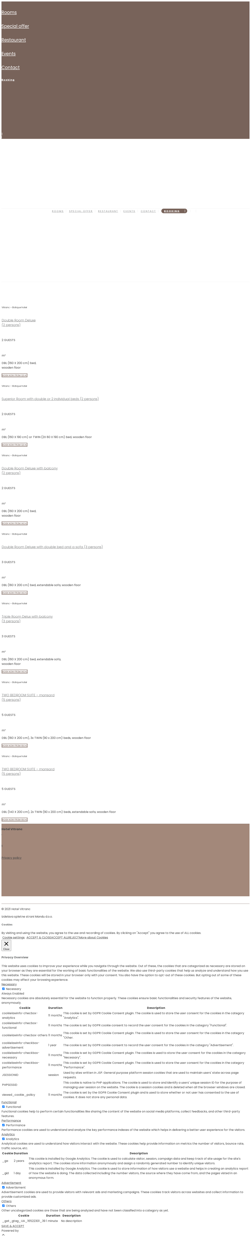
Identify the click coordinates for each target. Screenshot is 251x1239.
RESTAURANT (13, 40)
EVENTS (8, 54)
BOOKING (8, 80)
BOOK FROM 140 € (14, 523)
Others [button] (6, 1201)
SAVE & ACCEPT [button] (12, 1226)
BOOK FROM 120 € (14, 375)
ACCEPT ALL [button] (59, 937)
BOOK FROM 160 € (14, 745)
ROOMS (9, 12)
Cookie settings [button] (13, 937)
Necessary (13, 989)
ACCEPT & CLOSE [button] (38, 937)
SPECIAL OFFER (15, 26)
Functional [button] (9, 1102)
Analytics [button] (8, 1134)
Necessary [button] (9, 984)
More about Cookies (93, 937)
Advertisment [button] (11, 1183)
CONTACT (10, 67)
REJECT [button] (73, 937)
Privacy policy (11, 858)
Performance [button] (11, 1121)
